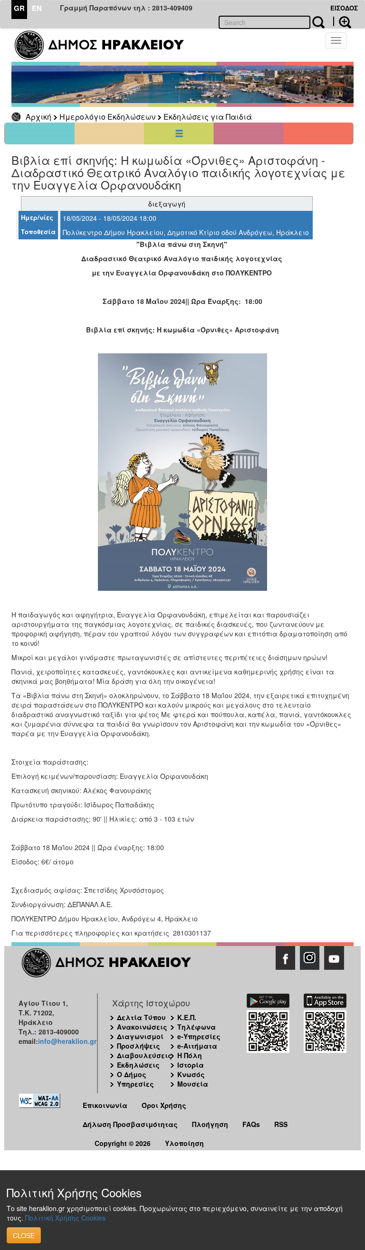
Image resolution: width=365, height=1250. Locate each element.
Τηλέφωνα (196, 1027)
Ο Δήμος (131, 1074)
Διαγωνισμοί (140, 1036)
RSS (281, 1124)
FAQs (251, 1124)
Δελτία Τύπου (141, 1017)
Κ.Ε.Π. (186, 1017)
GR (19, 8)
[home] (105, 45)
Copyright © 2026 (123, 1143)
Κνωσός (191, 1074)
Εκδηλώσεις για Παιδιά (207, 116)
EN (37, 8)
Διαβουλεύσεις (144, 1055)
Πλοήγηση (210, 1124)
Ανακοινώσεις (142, 1027)
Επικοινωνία (105, 1105)
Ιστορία (190, 1065)
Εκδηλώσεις (138, 1065)
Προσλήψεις (138, 1046)
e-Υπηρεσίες (199, 1036)
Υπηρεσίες (135, 1084)
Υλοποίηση (184, 1143)
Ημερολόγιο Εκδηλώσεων (107, 116)
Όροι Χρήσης (164, 1105)
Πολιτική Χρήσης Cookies (65, 1217)
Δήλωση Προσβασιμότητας (130, 1124)
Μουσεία (192, 1084)
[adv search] (342, 21)
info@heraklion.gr (67, 1041)
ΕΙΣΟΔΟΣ (344, 7)
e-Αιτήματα (197, 1046)
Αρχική (38, 116)
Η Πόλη (189, 1055)
